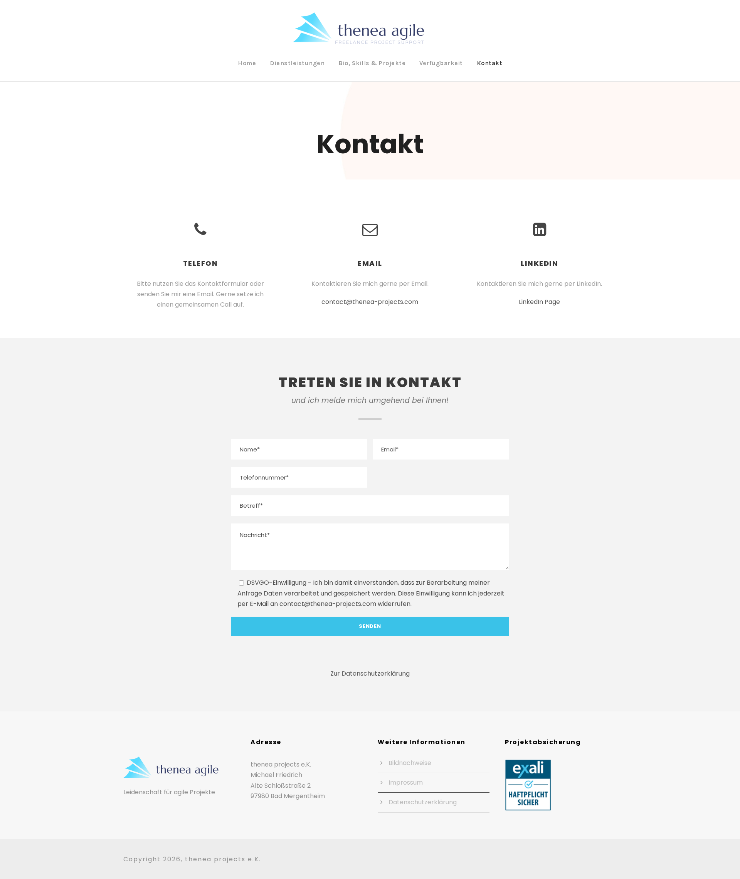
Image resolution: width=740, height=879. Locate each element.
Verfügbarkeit (441, 63)
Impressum (405, 782)
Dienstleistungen (297, 63)
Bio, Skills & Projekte (371, 63)
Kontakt (490, 63)
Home (247, 63)
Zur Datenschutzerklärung (370, 673)
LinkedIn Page (539, 301)
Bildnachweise (409, 762)
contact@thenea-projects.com (369, 301)
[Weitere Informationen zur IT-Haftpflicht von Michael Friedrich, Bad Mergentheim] (528, 784)
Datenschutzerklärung (422, 802)
